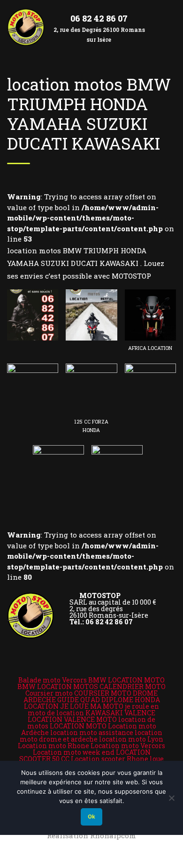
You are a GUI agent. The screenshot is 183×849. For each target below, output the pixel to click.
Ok (91, 816)
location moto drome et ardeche (91, 735)
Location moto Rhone (53, 745)
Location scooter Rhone (109, 758)
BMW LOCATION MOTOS (57, 686)
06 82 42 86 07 (99, 18)
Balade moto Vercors (52, 679)
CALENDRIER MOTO (132, 686)
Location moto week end (73, 752)
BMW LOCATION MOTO (126, 679)
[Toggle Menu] (167, 19)
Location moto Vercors (128, 745)
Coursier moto (49, 693)
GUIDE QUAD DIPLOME (95, 699)
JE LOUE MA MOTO (91, 706)
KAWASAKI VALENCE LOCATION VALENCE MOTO (91, 716)
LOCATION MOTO (78, 725)
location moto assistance (91, 732)
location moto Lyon (131, 739)
